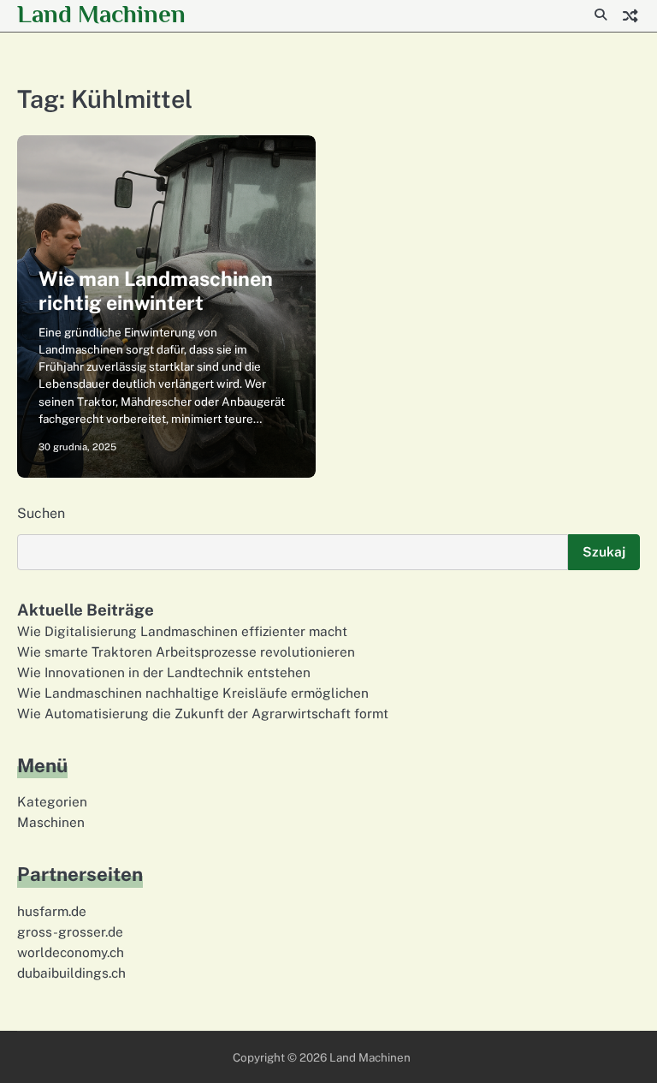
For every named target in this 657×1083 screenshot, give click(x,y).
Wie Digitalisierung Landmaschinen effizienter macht (182, 631)
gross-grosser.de (70, 931)
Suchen (41, 513)
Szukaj (604, 551)
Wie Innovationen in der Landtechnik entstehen (164, 672)
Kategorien (52, 801)
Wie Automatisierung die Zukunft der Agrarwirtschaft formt (202, 713)
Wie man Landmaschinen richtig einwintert (155, 290)
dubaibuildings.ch (71, 972)
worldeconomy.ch (70, 952)
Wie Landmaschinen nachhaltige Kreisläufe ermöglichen (193, 692)
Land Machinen (101, 13)
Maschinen (51, 822)
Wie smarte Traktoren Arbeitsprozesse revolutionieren (186, 651)
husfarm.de (51, 911)
